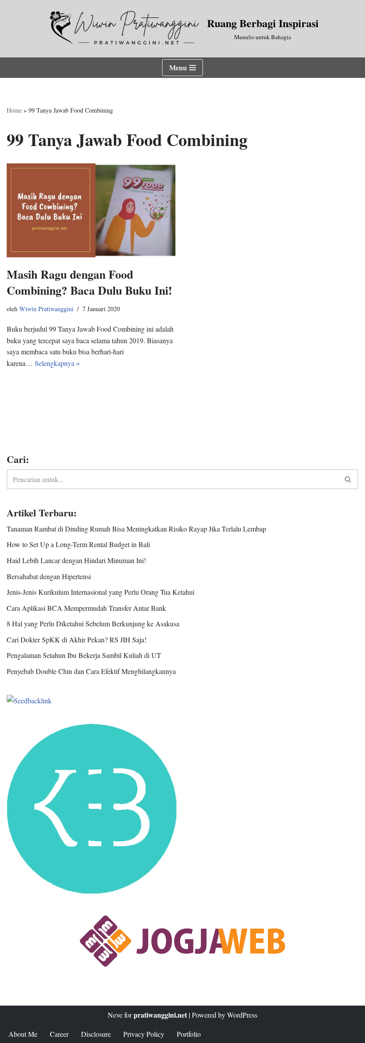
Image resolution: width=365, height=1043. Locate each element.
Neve (115, 1014)
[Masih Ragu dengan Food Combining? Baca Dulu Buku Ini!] (91, 210)
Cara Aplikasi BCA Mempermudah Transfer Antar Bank (86, 608)
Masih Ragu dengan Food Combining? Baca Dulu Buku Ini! (89, 282)
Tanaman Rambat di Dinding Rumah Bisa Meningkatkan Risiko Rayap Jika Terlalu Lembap (136, 528)
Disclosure (96, 1034)
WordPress (242, 1014)
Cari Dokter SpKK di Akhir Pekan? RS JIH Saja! (76, 639)
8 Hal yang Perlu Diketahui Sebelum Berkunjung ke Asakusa (93, 623)
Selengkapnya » (57, 363)
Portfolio (189, 1034)
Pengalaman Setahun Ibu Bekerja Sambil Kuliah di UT (84, 655)
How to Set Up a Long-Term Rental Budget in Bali (78, 544)
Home (14, 110)
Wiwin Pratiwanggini (46, 308)
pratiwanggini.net (160, 1015)
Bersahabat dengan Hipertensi (49, 576)
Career (59, 1034)
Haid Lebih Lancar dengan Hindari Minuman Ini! (76, 560)
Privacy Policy (143, 1034)
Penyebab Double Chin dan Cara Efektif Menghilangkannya (91, 671)
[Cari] (348, 479)
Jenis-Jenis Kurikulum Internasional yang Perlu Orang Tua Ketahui (101, 592)
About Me (22, 1034)
